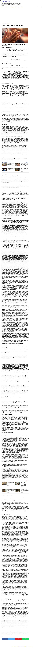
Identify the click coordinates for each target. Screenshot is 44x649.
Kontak (12, 646)
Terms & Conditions (20, 646)
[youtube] (39, 4)
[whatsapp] (25, 639)
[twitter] (37, 4)
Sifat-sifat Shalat (5, 633)
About (29, 646)
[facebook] (35, 4)
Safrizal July (6, 2)
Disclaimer (15, 646)
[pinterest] (18, 639)
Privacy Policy (25, 646)
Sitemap (32, 646)
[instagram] (41, 4)
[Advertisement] (15, 15)
